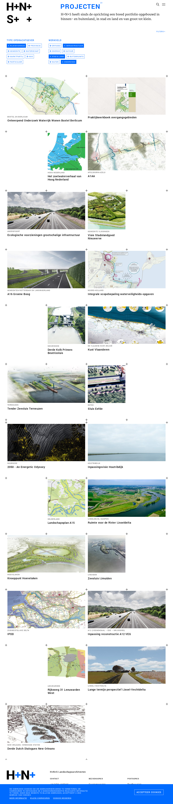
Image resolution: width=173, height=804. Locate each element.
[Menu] (163, 4)
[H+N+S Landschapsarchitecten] (21, 782)
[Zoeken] (157, 4)
